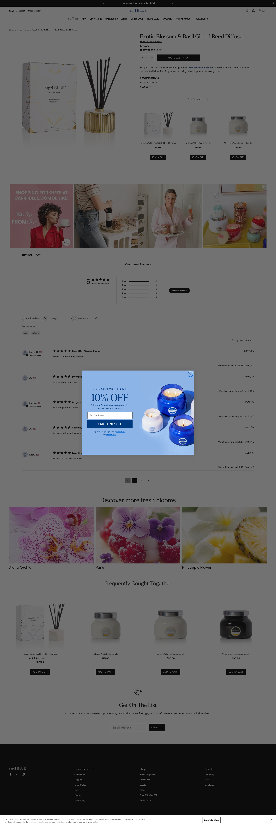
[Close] (271, 819)
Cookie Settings (211, 820)
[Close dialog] (190, 374)
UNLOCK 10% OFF (110, 424)
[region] (138, 820)
